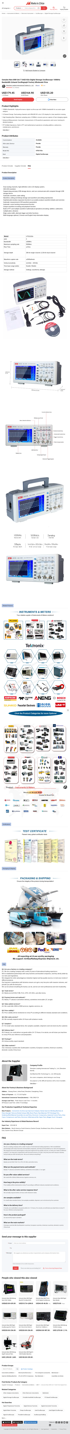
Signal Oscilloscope (8, 1414)
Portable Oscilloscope (24, 1414)
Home (3, 13)
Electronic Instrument (27, 13)
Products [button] (18, 8)
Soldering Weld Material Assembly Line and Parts (17, 1115)
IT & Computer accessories (42, 1373)
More (3, 1418)
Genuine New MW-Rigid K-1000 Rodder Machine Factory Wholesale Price (26, 1354)
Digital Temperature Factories (11, 1406)
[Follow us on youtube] (64, 1422)
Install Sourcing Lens (10, 1425)
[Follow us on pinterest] (67, 1422)
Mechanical (55, 1373)
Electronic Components (39, 1115)
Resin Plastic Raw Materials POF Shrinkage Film (44, 1113)
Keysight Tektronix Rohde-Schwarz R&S (17, 1113)
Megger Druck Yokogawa (54, 1117)
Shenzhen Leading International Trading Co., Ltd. (20, 85)
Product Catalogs (27, 1369)
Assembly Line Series (57, 1376)
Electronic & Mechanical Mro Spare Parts (33, 1117)
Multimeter (46, 1393)
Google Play (17, 1422)
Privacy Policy (62, 1429)
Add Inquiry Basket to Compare (35, 70)
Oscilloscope (39, 13)
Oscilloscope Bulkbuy (40, 1414)
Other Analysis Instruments (11, 1393)
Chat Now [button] (53, 99)
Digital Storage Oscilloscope (52, 13)
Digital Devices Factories (30, 1406)
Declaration (54, 1429)
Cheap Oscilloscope (25, 1410)
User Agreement (45, 1429)
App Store (6, 1422)
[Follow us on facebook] (56, 1422)
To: (11, 1248)
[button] (3, 3)
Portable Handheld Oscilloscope (32, 1397)
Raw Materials (39, 1376)
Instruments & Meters (13, 13)
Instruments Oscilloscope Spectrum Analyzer (25, 1111)
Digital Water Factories (9, 1410)
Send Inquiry (18, 99)
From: (10, 1243)
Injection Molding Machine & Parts (11, 1376)
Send (15, 1268)
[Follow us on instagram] (62, 1422)
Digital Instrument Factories (49, 1406)
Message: (9, 1253)
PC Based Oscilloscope (51, 1397)
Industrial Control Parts (54, 1115)
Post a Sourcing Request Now (52, 1268)
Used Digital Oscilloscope (56, 1410)
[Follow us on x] (59, 1422)
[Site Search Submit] (44, 8)
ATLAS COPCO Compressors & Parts (28, 1376)
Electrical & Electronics (24, 1373)
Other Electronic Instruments (31, 1393)
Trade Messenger (30, 1422)
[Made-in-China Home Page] (35, 3)
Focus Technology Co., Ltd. (22, 1429)
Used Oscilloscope (40, 1410)
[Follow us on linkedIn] (50, 1425)
